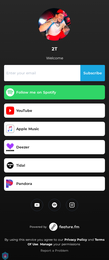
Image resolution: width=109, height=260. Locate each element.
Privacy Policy (75, 239)
